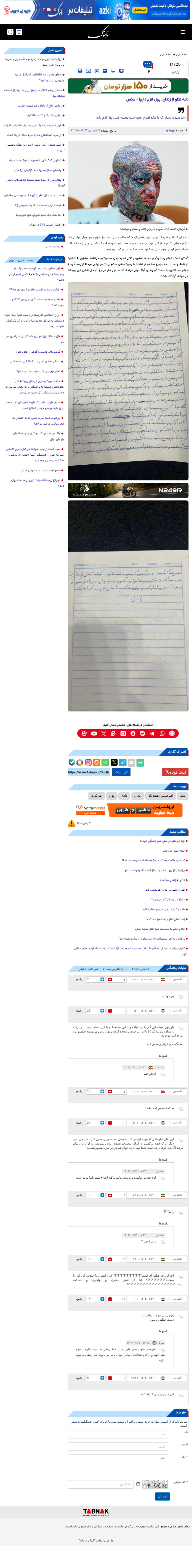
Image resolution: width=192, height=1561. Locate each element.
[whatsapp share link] (105, 763)
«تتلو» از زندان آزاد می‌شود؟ (168, 900)
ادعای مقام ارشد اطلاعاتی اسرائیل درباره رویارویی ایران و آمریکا (39, 78)
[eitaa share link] (96, 763)
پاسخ (79, 979)
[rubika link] (172, 733)
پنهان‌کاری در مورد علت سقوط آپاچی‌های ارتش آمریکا (36, 183)
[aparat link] (84, 733)
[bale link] (143, 733)
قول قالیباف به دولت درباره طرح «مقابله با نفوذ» (33, 125)
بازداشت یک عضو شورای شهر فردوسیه (39, 215)
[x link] (103, 733)
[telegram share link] (122, 763)
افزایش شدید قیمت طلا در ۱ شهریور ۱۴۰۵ (34, 290)
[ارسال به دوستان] (131, 763)
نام (186, 1432)
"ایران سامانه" (87, 1541)
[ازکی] (143, 10)
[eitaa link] (113, 733)
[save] (97, 71)
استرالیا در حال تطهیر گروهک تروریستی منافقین (33, 195)
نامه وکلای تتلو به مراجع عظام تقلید (163, 909)
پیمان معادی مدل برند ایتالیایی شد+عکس (35, 362)
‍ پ (113, 71)
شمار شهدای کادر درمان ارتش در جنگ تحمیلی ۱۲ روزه (35, 148)
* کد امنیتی (181, 1482)
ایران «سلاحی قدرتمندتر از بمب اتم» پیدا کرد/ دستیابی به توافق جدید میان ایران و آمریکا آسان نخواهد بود (34, 321)
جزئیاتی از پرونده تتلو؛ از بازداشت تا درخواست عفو (154, 870)
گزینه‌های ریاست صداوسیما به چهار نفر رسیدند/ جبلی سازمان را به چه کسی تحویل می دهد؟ (36, 274)
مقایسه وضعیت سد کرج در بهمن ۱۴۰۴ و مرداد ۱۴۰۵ (38, 302)
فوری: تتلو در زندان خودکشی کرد (165, 890)
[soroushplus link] (133, 733)
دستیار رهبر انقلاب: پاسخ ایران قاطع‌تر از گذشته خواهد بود (34, 93)
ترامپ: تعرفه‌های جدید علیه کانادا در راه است (34, 135)
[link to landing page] (98, 32)
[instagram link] (123, 733)
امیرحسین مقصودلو (160, 796)
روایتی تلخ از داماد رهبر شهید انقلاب (40, 106)
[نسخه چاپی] (140, 763)
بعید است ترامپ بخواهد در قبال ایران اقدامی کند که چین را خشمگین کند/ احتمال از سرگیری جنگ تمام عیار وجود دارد (35, 455)
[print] (80, 71)
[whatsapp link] (162, 733)
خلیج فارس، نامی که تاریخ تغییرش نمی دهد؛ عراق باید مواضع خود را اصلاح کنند (35, 405)
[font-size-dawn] (105, 71)
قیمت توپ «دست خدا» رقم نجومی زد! (38, 205)
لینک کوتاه (178, 772)
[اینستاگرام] (88, 762)
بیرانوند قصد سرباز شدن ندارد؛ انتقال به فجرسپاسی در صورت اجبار (38, 421)
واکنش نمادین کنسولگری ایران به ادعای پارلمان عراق (38, 437)
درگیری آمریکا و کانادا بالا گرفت (43, 116)
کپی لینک (121, 772)
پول (111, 796)
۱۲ (148, 72)
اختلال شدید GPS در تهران (45, 225)
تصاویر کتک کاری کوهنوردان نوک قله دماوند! (35, 160)
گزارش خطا (84, 823)
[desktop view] (19, 32)
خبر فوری (96, 796)
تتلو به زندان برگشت (172, 880)
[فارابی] (128, 85)
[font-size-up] (121, 71)
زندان (137, 796)
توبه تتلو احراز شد (174, 851)
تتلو (182, 796)
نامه (124, 796)
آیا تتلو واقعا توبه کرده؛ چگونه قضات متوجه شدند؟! (153, 861)
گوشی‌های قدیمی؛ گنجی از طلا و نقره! (38, 352)
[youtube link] (94, 733)
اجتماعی (182, 55)
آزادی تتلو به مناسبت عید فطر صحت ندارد (160, 929)
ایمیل (184, 1444)
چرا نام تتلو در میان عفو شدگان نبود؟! (162, 841)
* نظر (185, 1457)
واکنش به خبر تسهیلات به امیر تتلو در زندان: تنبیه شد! (152, 939)
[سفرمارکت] (128, 810)
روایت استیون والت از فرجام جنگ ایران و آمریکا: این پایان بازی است (34, 62)
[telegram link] (152, 733)
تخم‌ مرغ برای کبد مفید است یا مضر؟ (38, 371)
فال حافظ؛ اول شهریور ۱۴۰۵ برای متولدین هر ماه (35, 339)
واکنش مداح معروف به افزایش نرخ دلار (38, 170)
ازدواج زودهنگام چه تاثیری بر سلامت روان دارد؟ (37, 483)
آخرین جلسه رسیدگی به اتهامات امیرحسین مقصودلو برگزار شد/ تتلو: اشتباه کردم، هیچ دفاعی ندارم (131, 952)
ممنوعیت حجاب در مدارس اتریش (40, 470)
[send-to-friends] (88, 71)
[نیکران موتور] (128, 490)
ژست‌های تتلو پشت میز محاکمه (166, 919)
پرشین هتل (53, 247)
